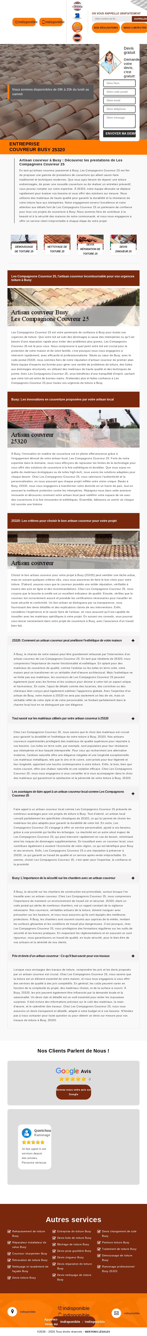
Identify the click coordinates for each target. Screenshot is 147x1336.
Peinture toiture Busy (115, 1242)
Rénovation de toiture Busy (29, 1260)
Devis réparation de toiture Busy (74, 1266)
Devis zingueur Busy (70, 1257)
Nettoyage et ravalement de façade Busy (30, 1269)
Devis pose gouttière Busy (74, 1250)
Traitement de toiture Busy (119, 1248)
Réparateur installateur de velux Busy (29, 1245)
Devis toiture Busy (24, 1277)
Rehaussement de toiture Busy (28, 1233)
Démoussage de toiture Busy (117, 1258)
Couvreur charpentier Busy (29, 1253)
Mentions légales (97, 1331)
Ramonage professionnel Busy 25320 (118, 1269)
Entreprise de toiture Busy (74, 1231)
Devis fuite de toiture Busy (74, 1237)
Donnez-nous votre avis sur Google (73, 1092)
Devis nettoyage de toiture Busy (74, 1277)
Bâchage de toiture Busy (73, 1244)
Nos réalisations (106, 27)
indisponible (27, 22)
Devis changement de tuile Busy (119, 1233)
